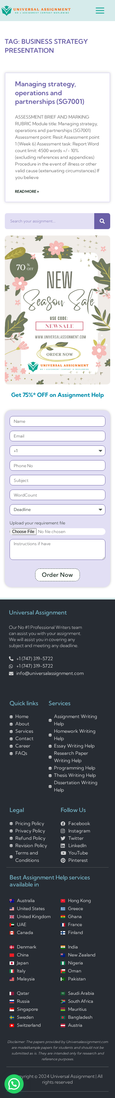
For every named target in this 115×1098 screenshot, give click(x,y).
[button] (14, 1084)
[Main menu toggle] (100, 10)
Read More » (27, 191)
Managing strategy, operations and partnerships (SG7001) (49, 92)
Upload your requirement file (37, 522)
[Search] (102, 221)
